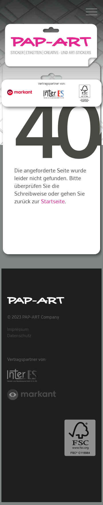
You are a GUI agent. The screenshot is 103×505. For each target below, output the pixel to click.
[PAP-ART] (51, 50)
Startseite (53, 201)
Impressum (18, 329)
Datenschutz (19, 336)
